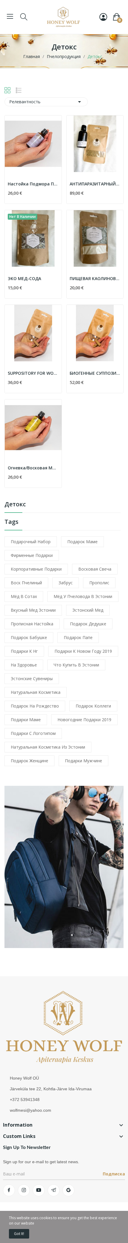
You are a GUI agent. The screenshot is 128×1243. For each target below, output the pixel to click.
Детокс (15, 504)
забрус (66, 582)
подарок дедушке (88, 624)
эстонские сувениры (32, 678)
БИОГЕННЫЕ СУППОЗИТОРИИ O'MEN (95, 373)
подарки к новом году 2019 (83, 651)
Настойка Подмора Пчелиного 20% (33, 184)
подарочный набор (31, 541)
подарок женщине (29, 760)
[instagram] (24, 1190)
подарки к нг (24, 651)
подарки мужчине (83, 760)
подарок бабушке (29, 637)
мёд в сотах (24, 596)
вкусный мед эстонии (33, 610)
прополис (99, 582)
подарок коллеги (93, 706)
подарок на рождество (35, 706)
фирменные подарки (32, 555)
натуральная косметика (35, 692)
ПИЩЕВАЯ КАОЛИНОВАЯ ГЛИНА (95, 278)
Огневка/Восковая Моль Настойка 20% (33, 468)
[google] (68, 1190)
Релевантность (46, 101)
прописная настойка (32, 624)
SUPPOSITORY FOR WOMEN (33, 373)
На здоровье (24, 665)
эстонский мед (87, 610)
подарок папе (78, 637)
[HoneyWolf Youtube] (64, 866)
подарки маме (26, 719)
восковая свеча (94, 569)
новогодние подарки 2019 (84, 719)
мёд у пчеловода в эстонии (83, 596)
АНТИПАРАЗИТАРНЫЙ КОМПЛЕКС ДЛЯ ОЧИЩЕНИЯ (95, 184)
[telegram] (54, 1190)
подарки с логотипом (33, 733)
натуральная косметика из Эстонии (48, 747)
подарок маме (82, 541)
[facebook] (9, 1190)
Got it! (19, 1233)
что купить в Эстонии (76, 665)
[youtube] (39, 1190)
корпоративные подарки (36, 569)
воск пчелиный (26, 582)
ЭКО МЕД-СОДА (24, 278)
